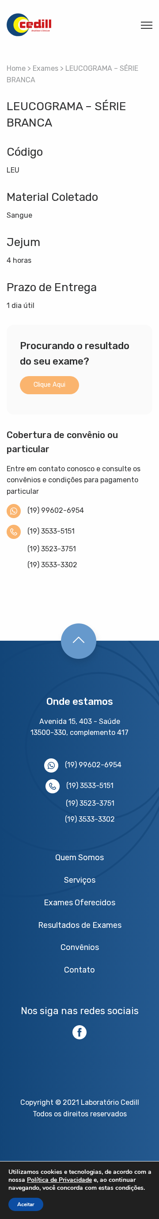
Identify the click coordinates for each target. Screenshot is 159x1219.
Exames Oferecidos (79, 903)
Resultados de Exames (79, 925)
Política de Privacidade (59, 1180)
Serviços (79, 880)
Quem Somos (79, 857)
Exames (45, 68)
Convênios (80, 947)
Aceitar (25, 1204)
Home (16, 68)
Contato (79, 970)
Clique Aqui (49, 384)
